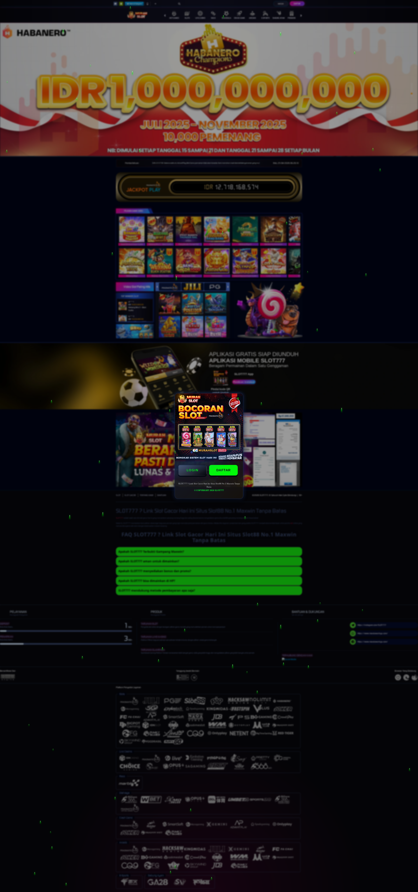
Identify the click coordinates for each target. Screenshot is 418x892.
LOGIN (192, 470)
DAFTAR (223, 470)
